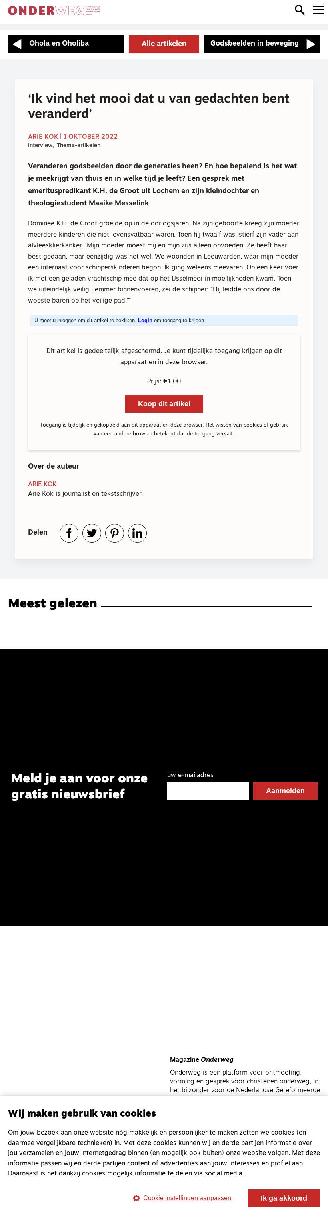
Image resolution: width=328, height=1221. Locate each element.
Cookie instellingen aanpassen (187, 1198)
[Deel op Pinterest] (114, 533)
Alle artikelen (164, 44)
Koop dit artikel (164, 404)
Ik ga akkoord (284, 1198)
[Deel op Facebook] (69, 533)
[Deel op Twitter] (91, 533)
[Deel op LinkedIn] (137, 533)
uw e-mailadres (190, 775)
